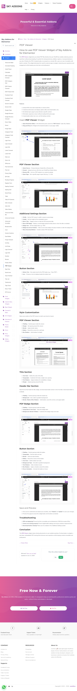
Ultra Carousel (8, 203)
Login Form (8, 140)
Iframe (6, 125)
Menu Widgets (7, 335)
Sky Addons (14, 6)
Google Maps (8, 110)
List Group (7, 246)
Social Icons (8, 272)
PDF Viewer (8, 266)
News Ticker (8, 289)
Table (6, 196)
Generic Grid (8, 107)
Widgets (7, 58)
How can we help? (31, 553)
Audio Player (8, 69)
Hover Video (8, 122)
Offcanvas (7, 163)
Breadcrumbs (8, 226)
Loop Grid (7, 147)
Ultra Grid (7, 206)
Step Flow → (71, 543)
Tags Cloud (8, 285)
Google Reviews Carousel (9, 118)
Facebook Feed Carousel (9, 99)
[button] (49, 3)
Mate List (7, 157)
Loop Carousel (8, 144)
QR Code (7, 176)
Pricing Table (8, 173)
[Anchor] (36, 53)
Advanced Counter (9, 218)
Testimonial (8, 282)
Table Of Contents (9, 199)
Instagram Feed (9, 132)
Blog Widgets (8, 307)
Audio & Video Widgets (8, 303)
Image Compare (9, 239)
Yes (61, 557)
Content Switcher (9, 233)
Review (7, 259)
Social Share (8, 193)
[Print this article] (74, 44)
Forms (6, 330)
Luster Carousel (9, 150)
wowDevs (72, 686)
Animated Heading (10, 66)
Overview (7, 51)
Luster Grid (8, 153)
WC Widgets (8, 316)
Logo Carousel (8, 249)
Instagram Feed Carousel (9, 136)
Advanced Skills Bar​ (9, 213)
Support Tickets (31, 632)
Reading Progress (9, 180)
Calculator (7, 72)
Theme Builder (6, 326)
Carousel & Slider (7, 311)
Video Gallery (8, 209)
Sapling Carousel (9, 186)
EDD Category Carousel (8, 77)
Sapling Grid (8, 189)
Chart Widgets (7, 297)
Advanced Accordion (7, 222)
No (55, 557)
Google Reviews (9, 113)
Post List (7, 170)
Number (7, 256)
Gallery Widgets (7, 340)
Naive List (7, 160)
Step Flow (7, 269)
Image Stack (8, 128)
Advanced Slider (9, 62)
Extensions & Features (8, 320)
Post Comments (9, 166)
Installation (8, 54)
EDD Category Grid (8, 82)
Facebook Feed (9, 95)
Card (6, 230)
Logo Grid (7, 253)
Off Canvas (8, 292)
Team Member (8, 275)
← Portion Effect (23, 543)
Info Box (7, 243)
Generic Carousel (9, 103)
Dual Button (8, 236)
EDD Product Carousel (8, 87)
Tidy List (7, 279)
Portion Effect (8, 262)
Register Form (8, 183)
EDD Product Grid (9, 91)
